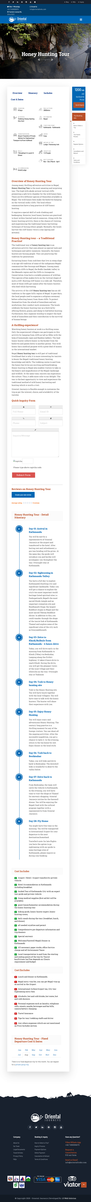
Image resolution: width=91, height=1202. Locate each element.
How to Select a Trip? (42, 1143)
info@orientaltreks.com (38, 9)
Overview (17, 93)
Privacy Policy (18, 1156)
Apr (40, 1050)
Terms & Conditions (41, 1159)
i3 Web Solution (69, 1198)
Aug (26, 1055)
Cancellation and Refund (78, 152)
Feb (26, 1050)
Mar (33, 1050)
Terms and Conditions (76, 161)
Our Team (16, 1146)
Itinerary (33, 93)
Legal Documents (19, 1149)
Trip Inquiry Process (76, 135)
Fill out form (70, 1155)
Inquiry (82, 2)
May (48, 1050)
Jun (55, 1050)
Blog (67, 2)
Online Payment (40, 1153)
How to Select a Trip (77, 126)
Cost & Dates (17, 99)
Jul (19, 1055)
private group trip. (22, 1064)
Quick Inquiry (80, 105)
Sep (33, 1055)
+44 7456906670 (13, 9)
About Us (16, 1143)
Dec (54, 1055)
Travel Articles (18, 1153)
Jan (19, 1050)
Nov (47, 1055)
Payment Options (78, 144)
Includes (48, 93)
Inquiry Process (40, 1146)
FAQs (74, 2)
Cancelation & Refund (42, 1156)
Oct (40, 1055)
